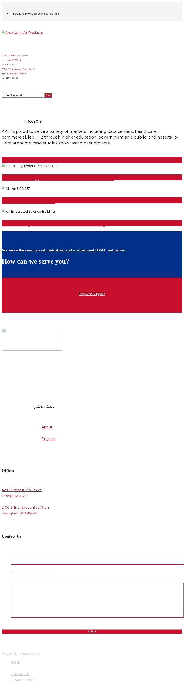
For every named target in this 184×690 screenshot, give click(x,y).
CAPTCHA (18, 622)
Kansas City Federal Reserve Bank (58, 177)
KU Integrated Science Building (54, 223)
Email (16, 568)
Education (36, 160)
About (18, 122)
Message (18, 580)
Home (7, 122)
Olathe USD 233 (28, 200)
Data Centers (17, 160)
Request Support (92, 294)
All (3, 160)
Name (16, 556)
